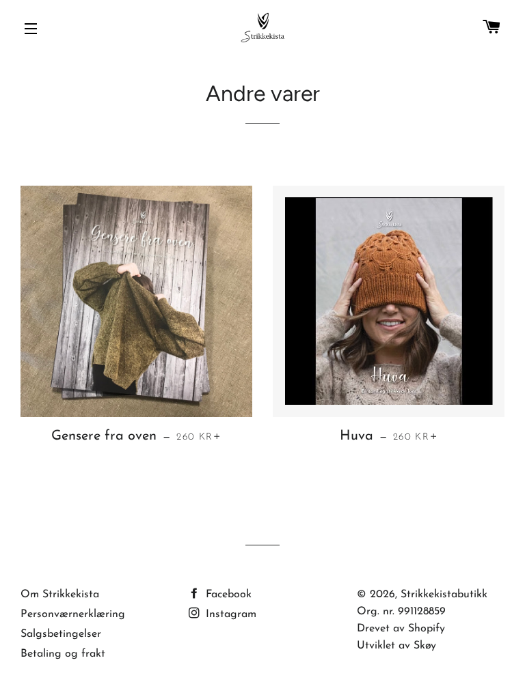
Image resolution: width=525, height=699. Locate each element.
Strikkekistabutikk (444, 594)
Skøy (425, 645)
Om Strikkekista (60, 594)
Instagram (229, 614)
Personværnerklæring (73, 614)
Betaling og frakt (63, 653)
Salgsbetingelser (61, 634)
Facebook (227, 594)
